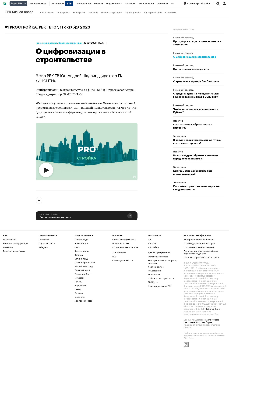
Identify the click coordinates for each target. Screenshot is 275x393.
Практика (178, 120)
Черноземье (80, 285)
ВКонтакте (44, 239)
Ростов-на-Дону (82, 273)
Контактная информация (15, 243)
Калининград (81, 258)
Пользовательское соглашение (199, 247)
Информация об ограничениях (199, 239)
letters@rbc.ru (213, 308)
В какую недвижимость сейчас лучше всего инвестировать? (197, 141)
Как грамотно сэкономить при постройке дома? (192, 172)
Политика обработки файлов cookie (201, 257)
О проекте (170, 12)
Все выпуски (46, 12)
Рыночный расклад (46, 43)
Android (152, 243)
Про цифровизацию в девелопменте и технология (197, 43)
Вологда (78, 254)
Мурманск (79, 296)
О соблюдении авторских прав (199, 243)
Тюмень (78, 281)
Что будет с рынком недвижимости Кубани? (195, 111)
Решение (93, 12)
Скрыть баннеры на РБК (124, 239)
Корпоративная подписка (125, 247)
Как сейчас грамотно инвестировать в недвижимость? (196, 188)
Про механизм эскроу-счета (55, 217)
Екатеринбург (81, 239)
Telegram (43, 247)
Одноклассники (47, 243)
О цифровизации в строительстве (194, 57)
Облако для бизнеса (158, 256)
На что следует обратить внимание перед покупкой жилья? (195, 157)
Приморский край (83, 300)
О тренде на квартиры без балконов (196, 81)
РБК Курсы (153, 281)
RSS (114, 256)
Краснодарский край (70, 43)
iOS (150, 239)
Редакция (8, 247)
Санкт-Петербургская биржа (198, 322)
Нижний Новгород (83, 266)
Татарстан (79, 277)
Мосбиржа (213, 319)
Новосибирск (81, 243)
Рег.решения (154, 270)
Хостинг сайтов (156, 266)
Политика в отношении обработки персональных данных (201, 252)
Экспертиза (79, 12)
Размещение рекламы (14, 250)
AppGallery (153, 247)
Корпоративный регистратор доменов (162, 261)
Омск (77, 247)
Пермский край (82, 269)
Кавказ (77, 289)
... (172, 3)
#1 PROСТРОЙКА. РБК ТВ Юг (31, 27)
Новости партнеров (111, 12)
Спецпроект (63, 12)
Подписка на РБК (120, 243)
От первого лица (153, 12)
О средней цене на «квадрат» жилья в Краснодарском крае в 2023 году (196, 95)
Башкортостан (81, 250)
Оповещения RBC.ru (122, 260)
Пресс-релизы (133, 12)
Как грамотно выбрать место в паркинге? (192, 126)
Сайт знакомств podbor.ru (161, 278)
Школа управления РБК (159, 285)
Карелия (78, 292)
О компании (9, 239)
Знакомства (154, 274)
